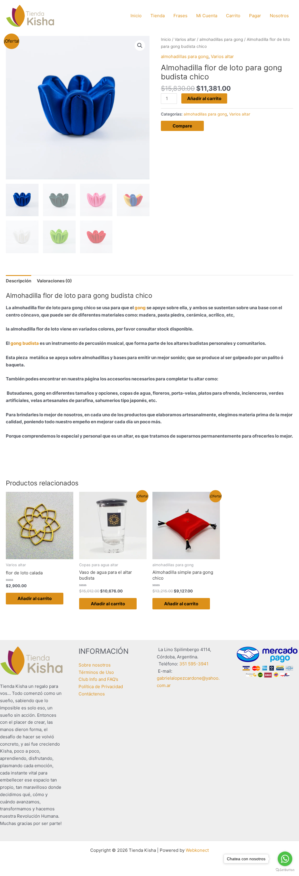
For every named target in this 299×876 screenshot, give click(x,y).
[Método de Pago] (267, 662)
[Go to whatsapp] (285, 858)
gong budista (24, 343)
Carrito (233, 15)
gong (140, 307)
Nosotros (279, 15)
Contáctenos (92, 694)
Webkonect (197, 850)
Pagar (255, 15)
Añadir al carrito (204, 98)
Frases (180, 15)
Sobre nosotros (95, 665)
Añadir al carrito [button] (35, 598)
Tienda (157, 15)
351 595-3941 (193, 664)
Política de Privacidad (101, 686)
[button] (140, 45)
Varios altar (185, 39)
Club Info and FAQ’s (98, 679)
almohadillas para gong (221, 39)
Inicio (136, 15)
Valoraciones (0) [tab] (54, 281)
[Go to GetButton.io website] (285, 870)
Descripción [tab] (18, 281)
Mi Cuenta (206, 15)
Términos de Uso (96, 672)
